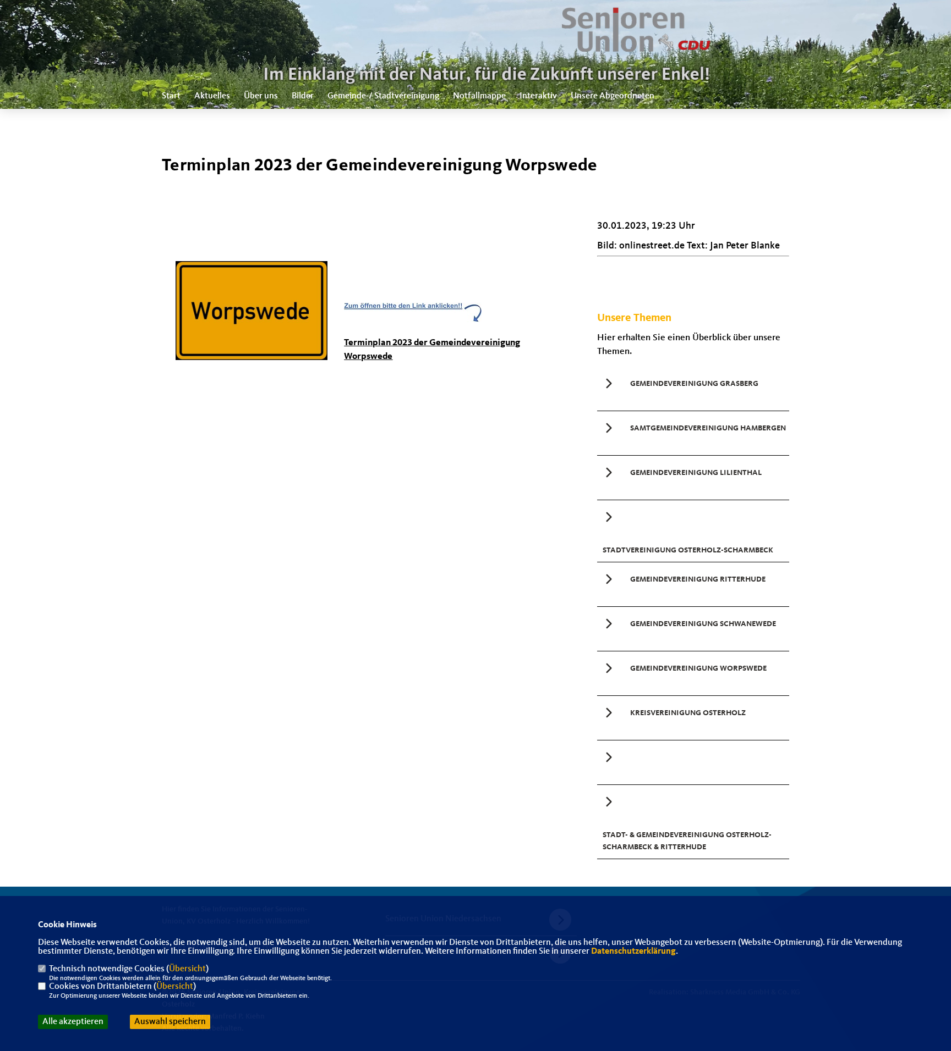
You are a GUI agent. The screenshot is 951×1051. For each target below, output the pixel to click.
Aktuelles (212, 96)
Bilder (303, 96)
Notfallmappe (479, 96)
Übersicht (187, 969)
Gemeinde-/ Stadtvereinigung (383, 96)
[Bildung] (693, 762)
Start (171, 96)
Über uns (261, 96)
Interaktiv (538, 96)
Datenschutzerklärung (633, 951)
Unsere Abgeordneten (612, 96)
